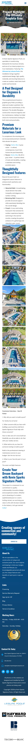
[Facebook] (3, 671)
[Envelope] (12, 671)
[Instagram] (7, 671)
